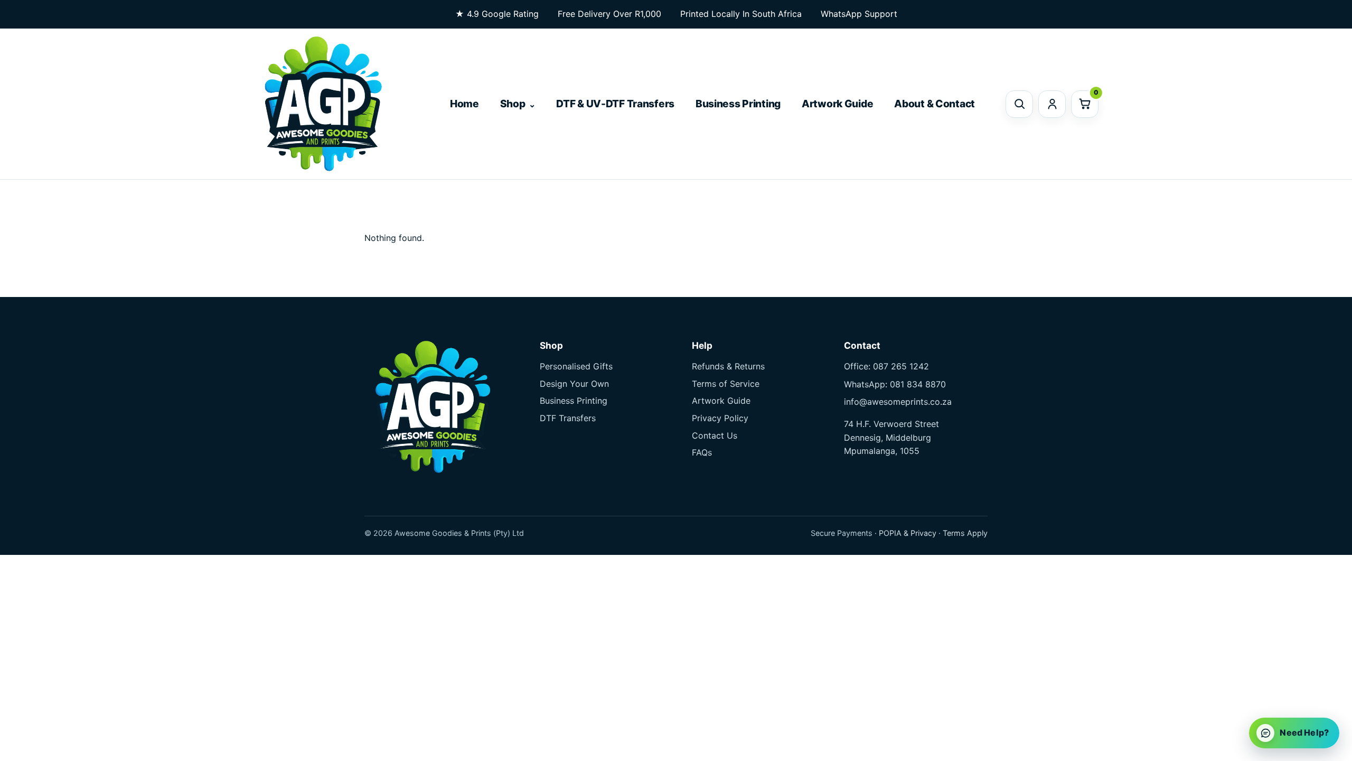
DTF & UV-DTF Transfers (615, 103)
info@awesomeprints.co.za (898, 401)
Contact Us (714, 435)
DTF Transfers (568, 418)
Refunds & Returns (728, 366)
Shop (512, 103)
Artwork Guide (837, 103)
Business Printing (738, 103)
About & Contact (934, 103)
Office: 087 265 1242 (886, 366)
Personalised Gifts (576, 366)
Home (464, 103)
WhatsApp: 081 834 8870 (895, 384)
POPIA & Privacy (907, 532)
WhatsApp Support (859, 13)
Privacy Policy (720, 418)
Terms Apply (965, 532)
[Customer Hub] (1052, 104)
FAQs (702, 452)
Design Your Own (574, 383)
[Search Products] (1019, 104)
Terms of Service (725, 383)
